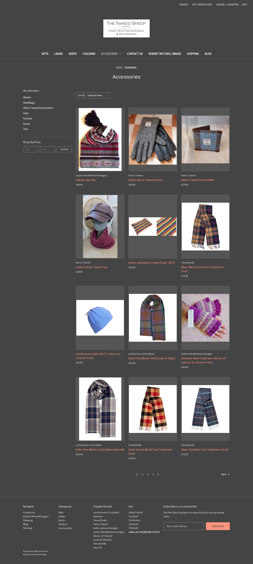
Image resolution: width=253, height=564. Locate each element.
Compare (99, 139)
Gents (73, 53)
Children (89, 53)
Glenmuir (98, 516)
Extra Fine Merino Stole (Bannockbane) (100, 449)
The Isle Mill (99, 543)
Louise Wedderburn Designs (108, 532)
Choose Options (100, 146)
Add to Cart (153, 233)
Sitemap (27, 528)
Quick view (97, 132)
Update (64, 149)
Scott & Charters (102, 539)
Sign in (220, 4)
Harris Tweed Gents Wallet (197, 180)
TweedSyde (100, 520)
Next (224, 474)
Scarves (27, 118)
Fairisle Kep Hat (85, 180)
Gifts (44, 53)
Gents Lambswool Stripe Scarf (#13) (151, 262)
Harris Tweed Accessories (38, 108)
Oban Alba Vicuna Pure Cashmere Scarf (202, 269)
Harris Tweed (100, 524)
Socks (26, 124)
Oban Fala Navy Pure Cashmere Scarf (205, 449)
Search (183, 4)
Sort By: (82, 95)
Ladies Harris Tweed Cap (91, 267)
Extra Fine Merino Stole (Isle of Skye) (151, 358)
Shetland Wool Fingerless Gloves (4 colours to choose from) (203, 360)
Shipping (193, 53)
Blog (208, 53)
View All (97, 547)
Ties (25, 129)
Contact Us (135, 53)
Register (233, 4)
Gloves (27, 97)
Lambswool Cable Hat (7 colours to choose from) (98, 356)
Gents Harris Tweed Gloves (145, 180)
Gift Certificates (202, 4)
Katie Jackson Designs (105, 528)
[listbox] (98, 95)
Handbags (29, 102)
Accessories (109, 53)
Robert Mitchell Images (165, 53)
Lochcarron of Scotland (106, 512)
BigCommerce (41, 551)
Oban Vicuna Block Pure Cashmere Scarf (150, 452)
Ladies (58, 53)
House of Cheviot (102, 535)
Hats (26, 113)
